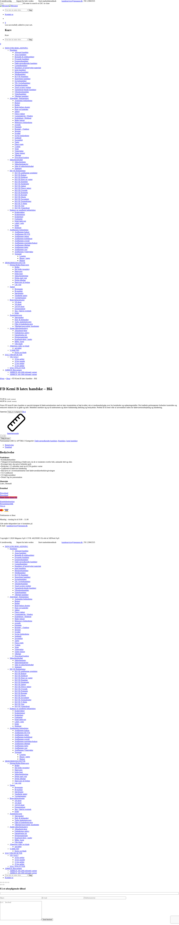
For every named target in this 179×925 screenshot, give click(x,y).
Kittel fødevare (20, 719)
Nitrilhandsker (20, 573)
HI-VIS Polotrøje (21, 691)
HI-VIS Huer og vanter (24, 678)
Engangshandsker (21, 560)
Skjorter (18, 630)
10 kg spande (20, 860)
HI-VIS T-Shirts (21, 702)
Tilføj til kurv (5, 438)
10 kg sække (19, 857)
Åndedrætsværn (16, 814)
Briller (17, 765)
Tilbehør (18, 654)
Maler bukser (20, 619)
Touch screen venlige (23, 586)
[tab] (92, 445)
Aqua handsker (20, 553)
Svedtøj (17, 632)
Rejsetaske (19, 787)
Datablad (8, 447)
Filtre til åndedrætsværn (24, 822)
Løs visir (18, 783)
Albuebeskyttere (21, 829)
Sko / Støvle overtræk (23, 809)
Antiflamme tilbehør (22, 744)
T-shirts (17, 645)
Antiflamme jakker (22, 735)
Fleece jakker (20, 612)
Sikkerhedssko (20, 660)
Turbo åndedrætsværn (23, 820)
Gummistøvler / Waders (24, 614)
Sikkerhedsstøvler (21, 663)
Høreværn (18, 770)
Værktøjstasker (20, 796)
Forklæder (19, 717)
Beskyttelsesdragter (17, 798)
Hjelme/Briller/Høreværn (19, 763)
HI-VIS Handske (21, 680)
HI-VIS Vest (19, 704)
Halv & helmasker (22, 818)
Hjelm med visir (21, 776)
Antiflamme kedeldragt (23, 737)
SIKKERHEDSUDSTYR (15, 761)
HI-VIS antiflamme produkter (26, 671)
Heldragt (18, 726)
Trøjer (17, 641)
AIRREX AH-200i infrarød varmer (23, 871)
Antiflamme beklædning (19, 728)
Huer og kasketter (21, 608)
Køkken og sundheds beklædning (23, 709)
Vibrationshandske (22, 590)
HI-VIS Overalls (21, 689)
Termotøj (18, 752)
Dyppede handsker (22, 557)
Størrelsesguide (13, 433)
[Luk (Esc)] (8, 882)
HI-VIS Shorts (20, 695)
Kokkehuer (19, 715)
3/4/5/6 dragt (19, 805)
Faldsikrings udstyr (22, 831)
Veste (17, 647)
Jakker (17, 610)
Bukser (17, 601)
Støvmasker (19, 816)
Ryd (24, 412)
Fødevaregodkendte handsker (46, 441)
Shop (8, 378)
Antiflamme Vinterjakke (24, 750)
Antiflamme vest (21, 748)
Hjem (2, 378)
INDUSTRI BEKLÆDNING (16, 546)
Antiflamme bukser (22, 730)
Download (4, 493)
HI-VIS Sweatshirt (22, 698)
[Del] (6, 882)
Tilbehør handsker (21, 595)
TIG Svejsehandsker (22, 581)
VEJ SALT (14, 855)
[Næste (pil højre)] (3, 884)
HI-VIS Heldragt (21, 676)
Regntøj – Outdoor (22, 627)
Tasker (12, 785)
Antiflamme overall (22, 739)
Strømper (18, 667)
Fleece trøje (19, 643)
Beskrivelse (9, 445)
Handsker (61, 441)
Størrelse (3, 412)
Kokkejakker (20, 711)
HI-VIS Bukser (20, 673)
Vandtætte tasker (21, 794)
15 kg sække (19, 862)
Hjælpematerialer (21, 836)
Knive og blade (20, 851)
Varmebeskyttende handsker (25, 588)
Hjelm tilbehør (20, 779)
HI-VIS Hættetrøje (22, 682)
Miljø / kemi (19, 840)
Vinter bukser (20, 652)
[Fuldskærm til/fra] (3, 882)
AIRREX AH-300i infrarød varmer (23, 873)
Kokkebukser (20, 713)
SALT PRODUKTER (13, 853)
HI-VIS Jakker (20, 684)
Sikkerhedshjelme (21, 774)
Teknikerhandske (21, 584)
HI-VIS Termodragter (23, 700)
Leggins (22, 755)
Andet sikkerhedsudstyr (19, 827)
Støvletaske (19, 792)
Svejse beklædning (22, 634)
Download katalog (22, 656)
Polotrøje (18, 625)
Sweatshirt (19, 638)
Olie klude (19, 842)
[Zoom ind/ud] (1, 882)
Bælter (17, 603)
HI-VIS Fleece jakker (23, 687)
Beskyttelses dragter (22, 606)
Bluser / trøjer (24, 757)
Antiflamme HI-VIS (22, 733)
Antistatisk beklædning (23, 599)
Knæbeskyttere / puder (23, 838)
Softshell (18, 636)
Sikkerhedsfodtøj (16, 658)
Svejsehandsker (21, 579)
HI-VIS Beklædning (17, 669)
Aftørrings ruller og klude (19, 844)
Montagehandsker (21, 571)
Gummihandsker (21, 564)
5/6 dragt (18, 801)
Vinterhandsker (20, 592)
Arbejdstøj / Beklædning (19, 597)
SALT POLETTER (17, 866)
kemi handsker (72, 441)
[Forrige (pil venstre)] (1, 884)
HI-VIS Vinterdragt (22, 706)
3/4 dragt (18, 803)
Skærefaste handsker (22, 577)
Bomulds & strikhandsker (24, 555)
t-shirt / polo (19, 722)
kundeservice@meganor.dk (72, 1)
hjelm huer (19, 772)
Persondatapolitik (6, 504)
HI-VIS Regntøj (21, 693)
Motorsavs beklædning (23, 621)
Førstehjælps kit (21, 833)
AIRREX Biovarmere (13, 868)
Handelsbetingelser (7, 502)
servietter (18, 847)
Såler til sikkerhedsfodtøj (24, 665)
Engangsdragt (20, 807)
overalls (18, 623)
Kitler (17, 724)
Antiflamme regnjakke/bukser (26, 741)
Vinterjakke (19, 649)
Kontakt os (9, 878)
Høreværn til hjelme (22, 781)
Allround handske (21, 551)
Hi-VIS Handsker (21, 575)
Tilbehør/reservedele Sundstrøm (27, 825)
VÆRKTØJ (14, 849)
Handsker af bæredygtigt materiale (28, 566)
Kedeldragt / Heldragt (23, 617)
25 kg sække (19, 864)
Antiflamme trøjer (21, 746)
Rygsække (19, 790)
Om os (2, 506)
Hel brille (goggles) (22, 768)
